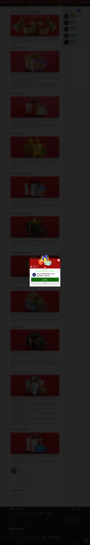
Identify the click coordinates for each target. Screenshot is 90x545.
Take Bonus (45, 280)
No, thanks (45, 283)
